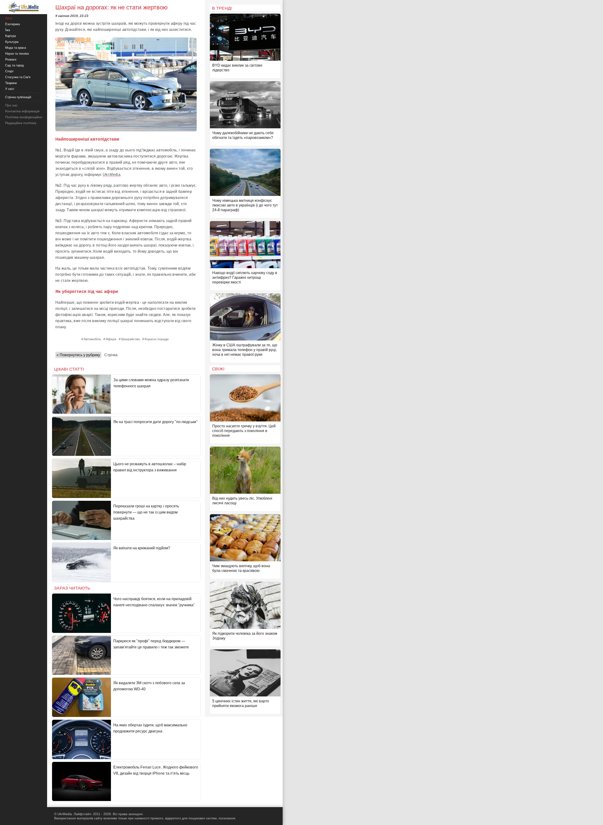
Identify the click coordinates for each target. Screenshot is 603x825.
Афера (111, 339)
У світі (9, 89)
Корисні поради (157, 339)
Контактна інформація (22, 111)
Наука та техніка (17, 53)
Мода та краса (15, 47)
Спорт (9, 71)
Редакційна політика (20, 123)
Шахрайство (130, 339)
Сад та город (14, 65)
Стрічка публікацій (18, 97)
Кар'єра (10, 36)
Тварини (11, 83)
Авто (8, 18)
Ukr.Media (111, 175)
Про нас (11, 105)
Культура (11, 42)
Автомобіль (92, 339)
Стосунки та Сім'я (17, 77)
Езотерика (12, 24)
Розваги (10, 59)
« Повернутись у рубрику (78, 355)
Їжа (7, 30)
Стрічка (111, 355)
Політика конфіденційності (25, 117)
